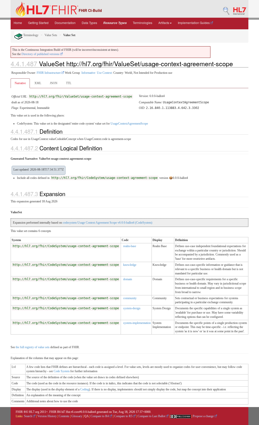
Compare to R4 (100, 416)
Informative (88, 73)
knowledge (129, 265)
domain (127, 279)
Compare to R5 (123, 416)
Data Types (89, 22)
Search (28, 416)
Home (18, 22)
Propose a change (203, 416)
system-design (131, 308)
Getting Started (38, 22)
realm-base (129, 246)
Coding (84, 389)
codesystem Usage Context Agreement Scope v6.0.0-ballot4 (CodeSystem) (107, 222)
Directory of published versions (40, 54)
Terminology (30, 35)
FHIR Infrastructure (49, 73)
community (130, 298)
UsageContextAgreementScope (129, 123)
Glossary (76, 416)
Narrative (20, 83)
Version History (47, 416)
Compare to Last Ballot (152, 416)
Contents (64, 416)
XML (37, 83)
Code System (62, 371)
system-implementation (137, 323)
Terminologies (142, 22)
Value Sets (51, 35)
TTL (68, 83)
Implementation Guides (194, 22)
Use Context (104, 73)
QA (86, 416)
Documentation (65, 22)
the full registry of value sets (33, 347)
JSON (53, 83)
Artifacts (163, 22)
